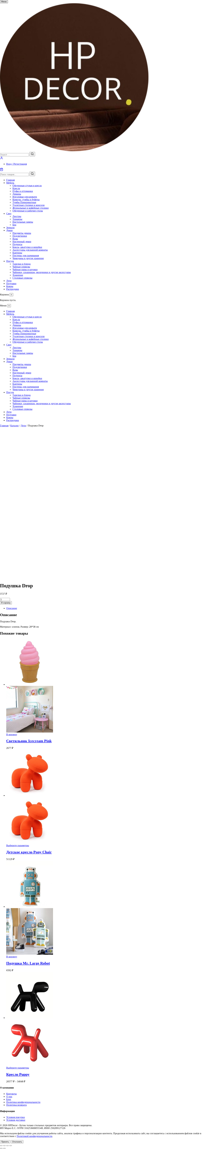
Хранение (17, 275)
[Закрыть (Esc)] (10, 1145)
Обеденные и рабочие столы (27, 210)
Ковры (9, 286)
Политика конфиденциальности (23, 1102)
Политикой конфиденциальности (34, 1136)
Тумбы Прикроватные (24, 202)
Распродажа (12, 289)
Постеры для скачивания (25, 255)
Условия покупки (15, 1117)
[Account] (1, 158)
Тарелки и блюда (21, 264)
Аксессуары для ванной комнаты (30, 250)
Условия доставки (15, 1120)
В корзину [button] (11, 734)
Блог (8, 1099)
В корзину (6, 603)
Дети (9, 280)
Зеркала (10, 227)
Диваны (16, 194)
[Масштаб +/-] (1, 1145)
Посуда (10, 261)
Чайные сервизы (21, 266)
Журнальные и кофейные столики (30, 208)
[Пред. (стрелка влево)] (1, 1148)
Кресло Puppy (17, 1074)
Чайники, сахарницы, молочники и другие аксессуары (41, 272)
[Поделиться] (7, 1145)
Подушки (11, 283)
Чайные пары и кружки (25, 269)
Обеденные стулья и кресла (27, 185)
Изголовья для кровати (24, 196)
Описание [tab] (11, 608)
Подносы (17, 244)
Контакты (11, 1093)
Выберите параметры (17, 845)
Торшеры (17, 219)
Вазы (15, 238)
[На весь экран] (4, 1145)
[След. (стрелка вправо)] (4, 1148)
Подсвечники (19, 236)
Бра (14, 224)
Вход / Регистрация (16, 164)
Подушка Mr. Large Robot (28, 963)
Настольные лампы (22, 222)
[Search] (32, 154)
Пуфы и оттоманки (22, 191)
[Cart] (106, 170)
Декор (9, 230)
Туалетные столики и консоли (28, 205)
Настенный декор (21, 241)
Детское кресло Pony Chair (29, 852)
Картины (17, 252)
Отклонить (17, 1142)
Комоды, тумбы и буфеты (26, 199)
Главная (10, 180)
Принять (5, 1142)
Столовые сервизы (22, 278)
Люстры (16, 216)
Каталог (14, 425)
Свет (8, 213)
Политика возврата (16, 1105)
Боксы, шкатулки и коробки (27, 247)
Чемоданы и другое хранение (28, 258)
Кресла (16, 188)
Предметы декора (21, 233)
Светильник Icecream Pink (29, 741)
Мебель (10, 182)
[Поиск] (32, 174)
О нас (9, 1096)
